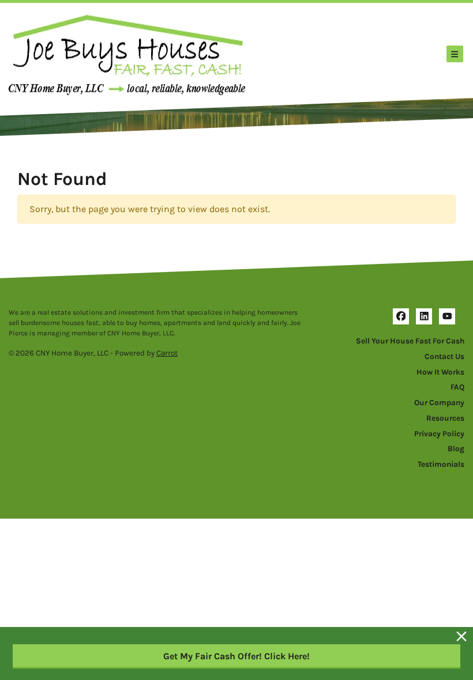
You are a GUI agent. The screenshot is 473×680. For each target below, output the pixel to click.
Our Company (439, 402)
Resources (445, 418)
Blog (456, 448)
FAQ (457, 387)
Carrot (167, 353)
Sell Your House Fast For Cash (410, 341)
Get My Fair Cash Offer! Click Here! (236, 656)
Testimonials (441, 464)
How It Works (440, 372)
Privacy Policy (439, 433)
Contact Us (444, 356)
